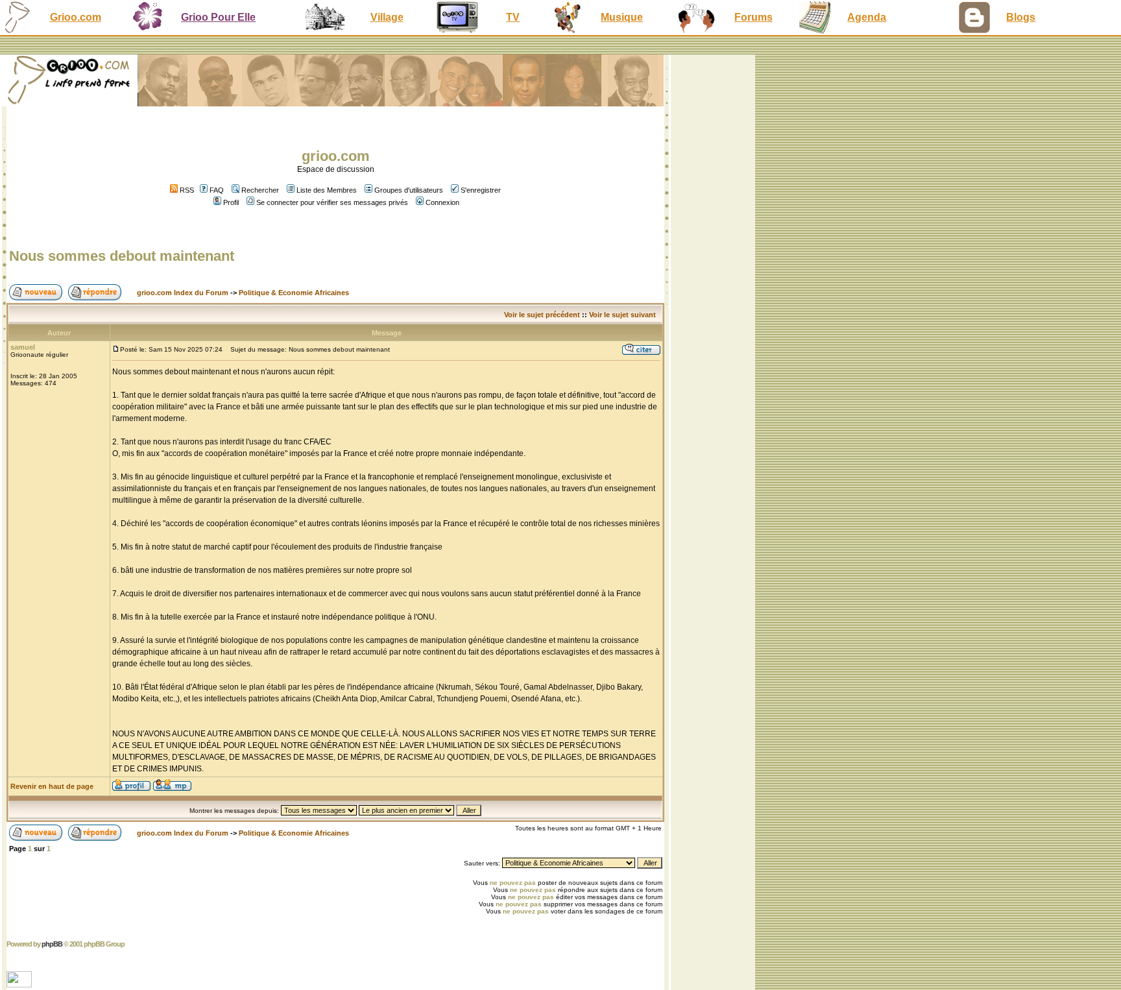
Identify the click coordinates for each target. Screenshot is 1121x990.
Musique (622, 17)
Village (387, 17)
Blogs (1020, 17)
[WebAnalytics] (20, 983)
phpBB (52, 944)
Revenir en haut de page (51, 786)
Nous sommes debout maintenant (121, 256)
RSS (186, 190)
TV (513, 17)
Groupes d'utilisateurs (408, 190)
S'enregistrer (481, 190)
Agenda (866, 17)
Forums (753, 17)
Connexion (442, 202)
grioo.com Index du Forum (182, 292)
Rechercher (260, 190)
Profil (231, 202)
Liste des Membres (326, 190)
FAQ (217, 190)
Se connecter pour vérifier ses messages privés (332, 202)
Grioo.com (75, 17)
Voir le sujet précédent (542, 315)
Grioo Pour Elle (218, 17)
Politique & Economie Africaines (294, 292)
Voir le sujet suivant (622, 315)
